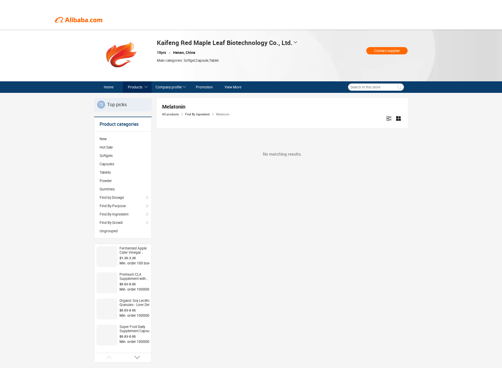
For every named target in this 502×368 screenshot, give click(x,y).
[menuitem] (122, 139)
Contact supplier (387, 51)
